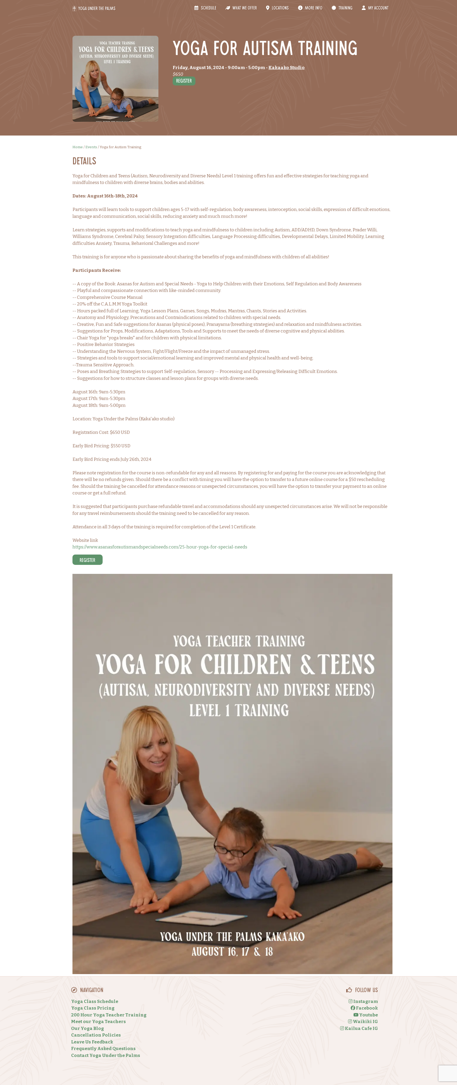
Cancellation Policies (96, 1035)
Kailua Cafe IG (361, 1028)
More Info (313, 8)
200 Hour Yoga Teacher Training (109, 1015)
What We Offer (244, 8)
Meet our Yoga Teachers (98, 1021)
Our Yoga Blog (87, 1028)
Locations (280, 8)
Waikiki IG (365, 1021)
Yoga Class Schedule (94, 1001)
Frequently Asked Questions (103, 1048)
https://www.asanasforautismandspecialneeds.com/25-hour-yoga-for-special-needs (159, 547)
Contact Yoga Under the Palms (105, 1055)
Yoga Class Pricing (93, 1008)
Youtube (368, 1015)
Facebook (366, 1008)
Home (77, 147)
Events (91, 147)
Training (345, 8)
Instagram (365, 1001)
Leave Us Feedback (92, 1042)
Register (184, 81)
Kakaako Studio (286, 67)
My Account (378, 8)
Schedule (208, 8)
